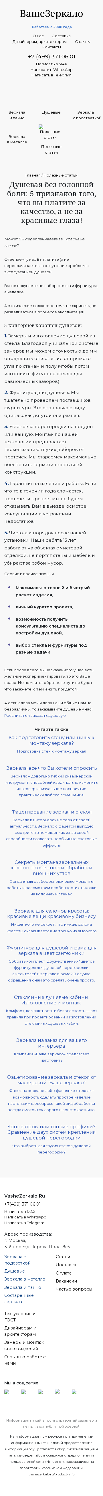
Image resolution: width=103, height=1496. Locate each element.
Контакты (51, 47)
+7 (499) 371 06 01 (51, 56)
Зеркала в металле (24, 1279)
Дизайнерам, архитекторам (40, 41)
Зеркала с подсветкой (17, 1260)
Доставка (61, 36)
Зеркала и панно (22, 1287)
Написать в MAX (51, 64)
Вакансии (66, 1281)
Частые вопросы (74, 1289)
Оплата (64, 1273)
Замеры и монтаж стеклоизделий (23, 1345)
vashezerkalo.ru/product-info (51, 1474)
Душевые (14, 1271)
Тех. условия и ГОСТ (19, 1317)
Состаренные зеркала (19, 1298)
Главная (33, 175)
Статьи (63, 1256)
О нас (38, 36)
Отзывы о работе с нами (24, 1360)
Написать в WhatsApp (52, 69)
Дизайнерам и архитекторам (20, 1331)
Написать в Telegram (51, 75)
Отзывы (82, 41)
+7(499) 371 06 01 (22, 1204)
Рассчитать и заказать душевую (35, 715)
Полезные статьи (60, 175)
